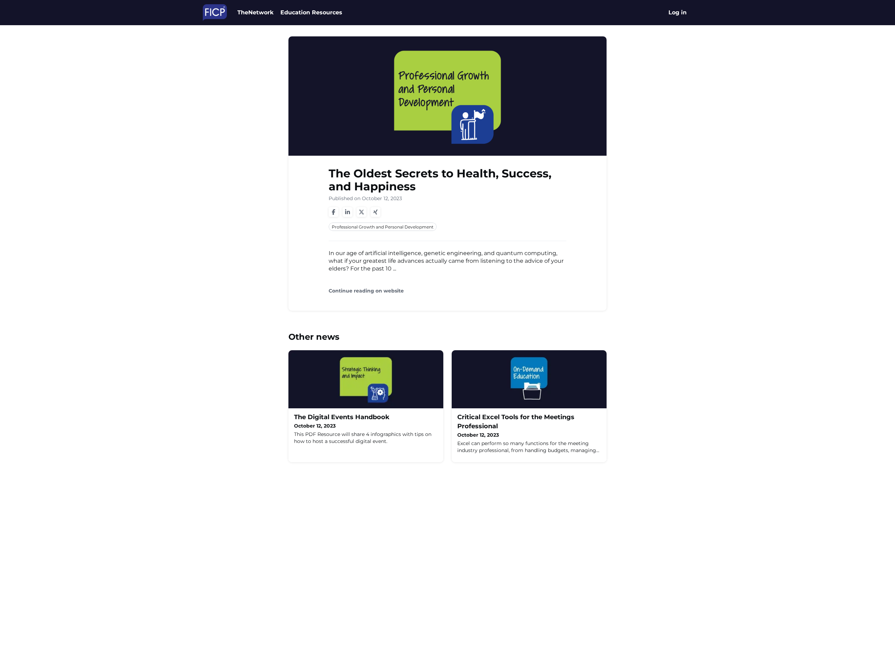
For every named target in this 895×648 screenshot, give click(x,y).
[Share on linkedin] (347, 212)
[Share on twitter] (361, 212)
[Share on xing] (375, 212)
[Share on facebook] (333, 212)
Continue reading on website (366, 291)
